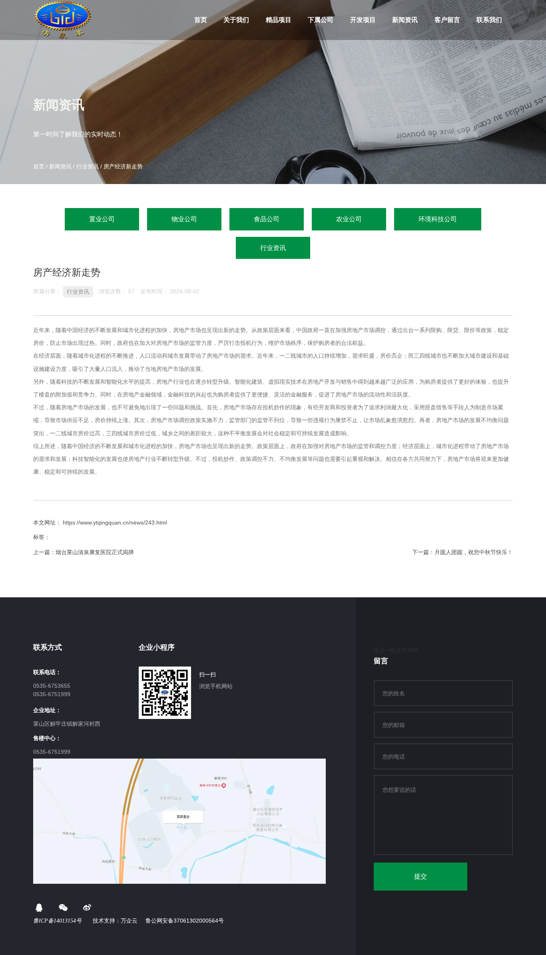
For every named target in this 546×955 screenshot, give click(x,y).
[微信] (63, 908)
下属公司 (320, 19)
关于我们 (236, 19)
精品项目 (278, 19)
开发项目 (363, 19)
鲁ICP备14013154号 (58, 921)
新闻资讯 (405, 19)
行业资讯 (87, 166)
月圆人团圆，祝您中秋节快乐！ (473, 552)
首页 (200, 19)
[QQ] (39, 908)
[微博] (87, 908)
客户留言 (447, 19)
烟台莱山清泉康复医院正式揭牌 (95, 552)
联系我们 (489, 19)
